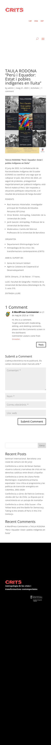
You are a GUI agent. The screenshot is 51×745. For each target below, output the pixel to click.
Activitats (35, 88)
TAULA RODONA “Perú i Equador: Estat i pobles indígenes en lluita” (25, 529)
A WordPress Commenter (25, 312)
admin (11, 88)
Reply (41, 344)
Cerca (41, 445)
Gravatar (16, 339)
